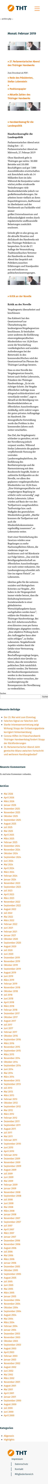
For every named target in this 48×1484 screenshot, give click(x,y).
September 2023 (12, 886)
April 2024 (9, 868)
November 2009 (12, 1162)
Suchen (3, 693)
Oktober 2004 (11, 1307)
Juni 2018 (8, 998)
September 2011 (12, 1125)
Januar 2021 (10, 935)
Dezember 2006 (12, 1240)
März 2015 (9, 1054)
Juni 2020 (8, 954)
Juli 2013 (8, 1087)
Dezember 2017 (12, 1013)
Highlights (9, 1439)
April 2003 (9, 1352)
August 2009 (10, 1169)
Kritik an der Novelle (20, 296)
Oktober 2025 (11, 816)
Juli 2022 (8, 913)
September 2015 (12, 1050)
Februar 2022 (10, 924)
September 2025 (12, 820)
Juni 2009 (8, 1177)
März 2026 (9, 801)
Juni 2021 (8, 927)
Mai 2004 (8, 1318)
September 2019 (12, 968)
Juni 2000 (8, 1411)
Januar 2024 (10, 879)
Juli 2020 (8, 950)
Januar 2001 (10, 1396)
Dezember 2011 (12, 1121)
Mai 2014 (8, 1073)
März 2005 (9, 1292)
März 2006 (9, 1259)
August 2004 (10, 1315)
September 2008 (12, 1195)
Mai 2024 (8, 864)
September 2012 (12, 1106)
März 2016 (9, 1043)
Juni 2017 (8, 1028)
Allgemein (9, 1435)
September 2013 (12, 1084)
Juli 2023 (8, 890)
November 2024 (12, 849)
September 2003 (12, 1344)
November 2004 (12, 1303)
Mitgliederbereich (24, 1474)
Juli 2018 (8, 994)
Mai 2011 (8, 1136)
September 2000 (12, 1400)
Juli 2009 (8, 1173)
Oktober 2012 (11, 1102)
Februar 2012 (10, 1117)
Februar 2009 (10, 1184)
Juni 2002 (8, 1370)
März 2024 (9, 872)
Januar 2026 (10, 805)
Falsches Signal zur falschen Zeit (21, 721)
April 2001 (9, 1393)
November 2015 (12, 1047)
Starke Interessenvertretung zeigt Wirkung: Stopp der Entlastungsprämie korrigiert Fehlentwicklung (24, 728)
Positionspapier (18, 89)
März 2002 (9, 1378)
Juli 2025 (8, 827)
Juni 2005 (8, 1285)
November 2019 (12, 961)
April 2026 (9, 797)
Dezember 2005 (12, 1266)
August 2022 (10, 909)
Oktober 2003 (11, 1341)
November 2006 (12, 1244)
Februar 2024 (10, 875)
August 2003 (10, 1348)
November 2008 (12, 1192)
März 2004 (9, 1322)
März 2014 (9, 1076)
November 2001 (12, 1382)
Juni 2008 (8, 1203)
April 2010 (9, 1151)
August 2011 (10, 1128)
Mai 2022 (8, 916)
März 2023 (9, 898)
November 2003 (12, 1337)
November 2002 (12, 1363)
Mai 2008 (8, 1207)
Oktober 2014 (11, 1062)
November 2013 (12, 1080)
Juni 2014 (8, 1069)
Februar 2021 (10, 931)
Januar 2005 (10, 1296)
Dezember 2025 (12, 808)
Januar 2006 (10, 1263)
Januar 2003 (10, 1359)
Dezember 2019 (12, 957)
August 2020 (10, 946)
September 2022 (12, 905)
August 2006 (10, 1248)
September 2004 (12, 1311)
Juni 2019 (8, 976)
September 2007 (12, 1222)
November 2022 (12, 901)
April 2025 (9, 834)
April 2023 (9, 894)
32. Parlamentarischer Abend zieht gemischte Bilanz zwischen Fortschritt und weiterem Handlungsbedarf (24, 751)
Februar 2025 (10, 842)
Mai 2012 (8, 1110)
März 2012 (9, 1114)
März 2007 (9, 1233)
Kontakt (19, 1469)
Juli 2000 (8, 1408)
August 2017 (10, 1021)
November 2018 (12, 987)
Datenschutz (21, 1464)
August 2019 (10, 972)
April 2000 (9, 1415)
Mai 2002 (8, 1374)
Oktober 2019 (11, 965)
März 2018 (9, 1006)
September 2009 (12, 1166)
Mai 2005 (8, 1289)
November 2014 (12, 1058)
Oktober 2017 (11, 1017)
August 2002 (10, 1367)
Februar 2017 (10, 1032)
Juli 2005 (8, 1281)
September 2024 (12, 857)
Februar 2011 (10, 1140)
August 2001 (10, 1385)
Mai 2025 (8, 831)
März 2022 (9, 920)
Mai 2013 (8, 1091)
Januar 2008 (10, 1214)
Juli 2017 (8, 1024)
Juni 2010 (8, 1147)
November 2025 (12, 812)
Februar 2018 (10, 1009)
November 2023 (12, 883)
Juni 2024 (8, 861)
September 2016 (12, 1039)
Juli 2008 (8, 1199)
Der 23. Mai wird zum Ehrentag (19, 717)
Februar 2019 (10, 983)
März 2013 (9, 1095)
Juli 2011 (8, 1132)
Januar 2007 (10, 1236)
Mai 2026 (8, 793)
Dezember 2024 (12, 846)
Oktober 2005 (11, 1270)
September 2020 (12, 942)
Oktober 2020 (11, 939)
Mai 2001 (8, 1389)
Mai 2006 (8, 1255)
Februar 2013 (10, 1099)
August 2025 (10, 823)
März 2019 (9, 980)
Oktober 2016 (11, 1035)
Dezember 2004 (12, 1300)
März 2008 (9, 1210)
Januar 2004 (10, 1329)
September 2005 (12, 1274)
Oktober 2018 (11, 991)
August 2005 (10, 1277)
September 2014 (12, 1065)
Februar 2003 (10, 1356)
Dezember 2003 (12, 1333)
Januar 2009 (10, 1188)
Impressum (17, 1459)
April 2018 (9, 1002)
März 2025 (9, 838)
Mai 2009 (8, 1181)
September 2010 (12, 1143)
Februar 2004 (11, 1326)
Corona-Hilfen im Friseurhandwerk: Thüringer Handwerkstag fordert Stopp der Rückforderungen (24, 740)
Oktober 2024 (11, 853)
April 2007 (9, 1229)
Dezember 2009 (12, 1158)
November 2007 (12, 1218)
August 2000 (10, 1404)
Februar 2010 (10, 1155)
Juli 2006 (8, 1251)
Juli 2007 (8, 1225)
